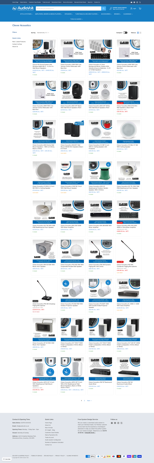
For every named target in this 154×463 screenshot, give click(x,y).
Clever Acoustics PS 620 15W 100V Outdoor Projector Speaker (72, 304)
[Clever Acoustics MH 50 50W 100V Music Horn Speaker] (44, 251)
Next (89, 400)
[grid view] (138, 32)
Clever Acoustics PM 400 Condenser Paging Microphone (127, 265)
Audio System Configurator (53, 440)
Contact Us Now (17, 44)
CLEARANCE (127, 14)
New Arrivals (49, 427)
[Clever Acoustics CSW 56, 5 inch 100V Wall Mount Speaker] (72, 173)
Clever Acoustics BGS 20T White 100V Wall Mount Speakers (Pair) (99, 106)
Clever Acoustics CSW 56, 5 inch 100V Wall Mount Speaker (71, 187)
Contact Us (97, 2)
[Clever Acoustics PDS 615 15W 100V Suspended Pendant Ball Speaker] (72, 251)
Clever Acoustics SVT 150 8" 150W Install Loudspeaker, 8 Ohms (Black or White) (100, 344)
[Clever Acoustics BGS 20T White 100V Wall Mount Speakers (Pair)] (100, 92)
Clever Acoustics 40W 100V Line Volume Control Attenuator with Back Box (127, 66)
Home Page (15, 2)
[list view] (140, 32)
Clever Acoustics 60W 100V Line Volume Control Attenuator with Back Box (43, 107)
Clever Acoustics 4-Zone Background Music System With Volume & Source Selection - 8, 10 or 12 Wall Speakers (99, 67)
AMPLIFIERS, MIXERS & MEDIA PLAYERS (48, 14)
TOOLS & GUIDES (76, 19)
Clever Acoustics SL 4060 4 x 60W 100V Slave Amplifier (128, 304)
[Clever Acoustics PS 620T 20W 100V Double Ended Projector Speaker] (100, 290)
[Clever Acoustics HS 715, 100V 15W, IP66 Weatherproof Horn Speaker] (128, 173)
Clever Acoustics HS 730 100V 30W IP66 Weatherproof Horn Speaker (44, 226)
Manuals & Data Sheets (80, 2)
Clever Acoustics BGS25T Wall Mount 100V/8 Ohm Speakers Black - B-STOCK (72, 146)
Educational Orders (56, 2)
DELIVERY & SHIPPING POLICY (20, 455)
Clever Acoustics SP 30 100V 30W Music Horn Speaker (43, 344)
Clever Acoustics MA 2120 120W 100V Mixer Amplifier (71, 226)
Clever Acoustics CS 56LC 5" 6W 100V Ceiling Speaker (127, 146)
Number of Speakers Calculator (54, 442)
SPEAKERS (68, 14)
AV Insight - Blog (50, 430)
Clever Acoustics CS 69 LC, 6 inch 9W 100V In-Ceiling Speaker (43, 187)
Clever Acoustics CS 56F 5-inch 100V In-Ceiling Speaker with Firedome (99, 146)
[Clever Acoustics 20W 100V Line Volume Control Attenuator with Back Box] (72, 51)
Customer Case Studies (35, 2)
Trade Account (46, 2)
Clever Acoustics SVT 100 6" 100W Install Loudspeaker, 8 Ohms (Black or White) (72, 344)
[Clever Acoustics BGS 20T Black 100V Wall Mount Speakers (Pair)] (72, 92)
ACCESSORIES (106, 14)
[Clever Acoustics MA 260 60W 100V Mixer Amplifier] (100, 212)
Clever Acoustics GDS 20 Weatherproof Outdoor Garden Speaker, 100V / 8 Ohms (98, 188)
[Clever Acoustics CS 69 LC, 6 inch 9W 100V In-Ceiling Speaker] (44, 173)
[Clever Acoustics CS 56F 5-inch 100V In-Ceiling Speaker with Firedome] (100, 131)
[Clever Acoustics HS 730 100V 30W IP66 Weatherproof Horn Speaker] (44, 212)
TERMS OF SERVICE (36, 455)
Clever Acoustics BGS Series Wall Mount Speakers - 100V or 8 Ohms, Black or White (44, 146)
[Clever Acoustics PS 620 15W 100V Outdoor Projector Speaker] (72, 290)
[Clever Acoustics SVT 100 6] (72, 329)
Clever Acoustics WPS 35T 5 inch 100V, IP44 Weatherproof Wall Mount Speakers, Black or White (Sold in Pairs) (71, 384)
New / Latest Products (18, 41)
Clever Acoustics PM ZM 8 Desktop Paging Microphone (44, 304)
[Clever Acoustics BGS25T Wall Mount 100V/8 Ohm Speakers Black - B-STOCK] (72, 131)
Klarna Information (68, 2)
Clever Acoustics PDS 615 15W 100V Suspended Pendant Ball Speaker (72, 265)
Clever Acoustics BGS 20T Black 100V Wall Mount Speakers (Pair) (71, 106)
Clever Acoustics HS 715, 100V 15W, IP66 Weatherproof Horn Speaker (128, 187)
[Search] (103, 8)
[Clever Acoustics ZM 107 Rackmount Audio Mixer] (100, 369)
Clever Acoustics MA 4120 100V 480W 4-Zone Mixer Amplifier (127, 226)
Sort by (33, 32)
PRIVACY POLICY (60, 455)
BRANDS (117, 14)
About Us (90, 2)
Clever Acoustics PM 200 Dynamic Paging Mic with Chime (100, 265)
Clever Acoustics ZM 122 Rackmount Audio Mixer (125, 383)
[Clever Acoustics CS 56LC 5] (128, 131)
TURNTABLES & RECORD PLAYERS (86, 14)
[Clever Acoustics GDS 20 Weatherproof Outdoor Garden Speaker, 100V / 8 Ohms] (100, 173)
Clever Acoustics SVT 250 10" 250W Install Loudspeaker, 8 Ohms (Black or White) (128, 344)
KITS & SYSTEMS (26, 14)
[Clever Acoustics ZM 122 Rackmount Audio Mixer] (128, 369)
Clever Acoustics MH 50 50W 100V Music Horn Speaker (44, 265)
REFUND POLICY (48, 455)
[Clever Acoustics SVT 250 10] (128, 329)
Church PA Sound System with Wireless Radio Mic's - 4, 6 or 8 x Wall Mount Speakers (43, 66)
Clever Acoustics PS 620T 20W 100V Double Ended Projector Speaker (99, 305)
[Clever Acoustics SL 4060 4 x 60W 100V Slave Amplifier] (128, 290)
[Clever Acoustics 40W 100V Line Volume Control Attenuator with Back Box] (128, 51)
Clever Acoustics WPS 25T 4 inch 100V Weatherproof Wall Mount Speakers (43, 384)
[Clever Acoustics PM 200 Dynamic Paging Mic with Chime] (100, 251)
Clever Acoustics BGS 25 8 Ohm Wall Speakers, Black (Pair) (127, 106)
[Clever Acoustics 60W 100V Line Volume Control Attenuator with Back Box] (44, 92)
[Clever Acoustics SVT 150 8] (100, 329)
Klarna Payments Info (51, 435)
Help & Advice (23, 2)
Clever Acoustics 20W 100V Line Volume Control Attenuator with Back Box (71, 66)
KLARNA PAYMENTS (72, 455)
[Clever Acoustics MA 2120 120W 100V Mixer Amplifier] (72, 212)
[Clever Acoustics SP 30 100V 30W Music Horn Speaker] (44, 329)
